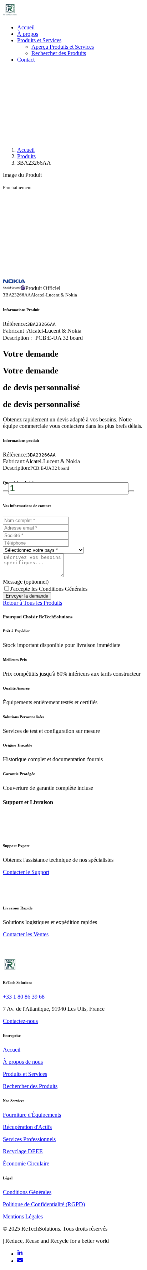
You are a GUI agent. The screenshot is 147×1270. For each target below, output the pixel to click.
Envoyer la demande (27, 596)
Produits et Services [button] (39, 40)
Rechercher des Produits (58, 53)
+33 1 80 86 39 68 (24, 997)
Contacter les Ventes (26, 934)
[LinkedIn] (20, 1254)
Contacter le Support (26, 872)
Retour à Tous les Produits (32, 603)
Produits (26, 156)
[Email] (20, 1261)
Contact (26, 60)
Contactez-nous (20, 1021)
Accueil (26, 27)
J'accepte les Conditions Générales (48, 589)
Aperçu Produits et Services (62, 47)
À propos (27, 34)
